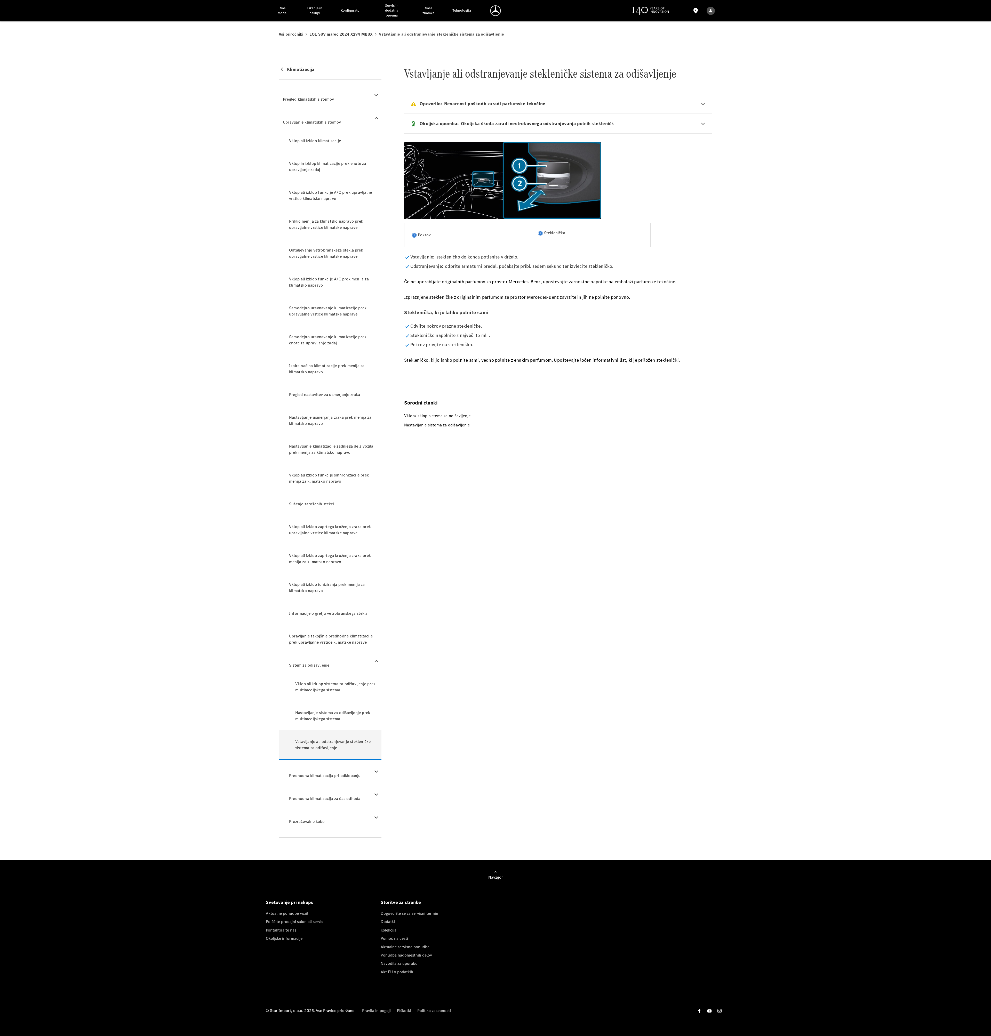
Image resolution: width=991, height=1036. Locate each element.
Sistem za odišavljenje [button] (309, 665)
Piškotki (404, 1010)
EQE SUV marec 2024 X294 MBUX (341, 34)
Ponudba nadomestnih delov (406, 955)
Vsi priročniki (291, 34)
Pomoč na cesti (394, 938)
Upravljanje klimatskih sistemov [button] (312, 122)
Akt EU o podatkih (397, 972)
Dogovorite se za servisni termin (409, 913)
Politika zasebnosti (434, 1010)
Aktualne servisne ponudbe (405, 947)
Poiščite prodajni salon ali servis (294, 921)
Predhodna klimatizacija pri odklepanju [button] (325, 775)
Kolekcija (388, 930)
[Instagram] (719, 1011)
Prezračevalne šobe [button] (307, 821)
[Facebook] (699, 1011)
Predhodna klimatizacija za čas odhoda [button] (324, 798)
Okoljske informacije (284, 938)
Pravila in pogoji (376, 1010)
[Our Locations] (695, 10)
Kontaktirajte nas (281, 930)
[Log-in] (711, 10)
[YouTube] (709, 1011)
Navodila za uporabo (399, 963)
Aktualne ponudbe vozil (287, 913)
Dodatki (388, 921)
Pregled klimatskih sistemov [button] (308, 99)
